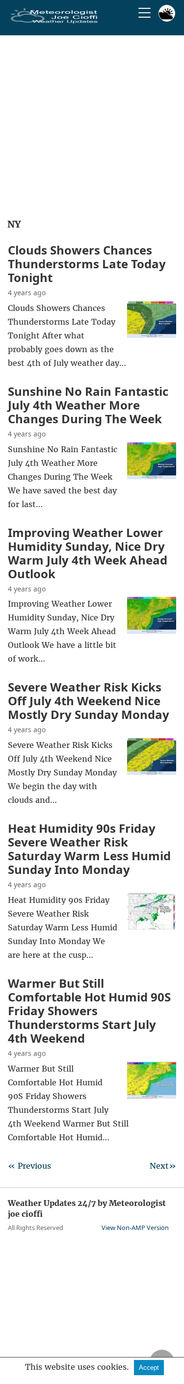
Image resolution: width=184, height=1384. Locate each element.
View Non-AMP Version (135, 1227)
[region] (92, 123)
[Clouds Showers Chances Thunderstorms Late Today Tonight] (151, 335)
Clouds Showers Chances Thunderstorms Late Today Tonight (87, 263)
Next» (163, 1166)
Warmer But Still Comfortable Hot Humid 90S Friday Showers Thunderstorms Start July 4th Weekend (89, 1010)
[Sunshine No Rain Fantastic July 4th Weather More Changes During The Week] (151, 476)
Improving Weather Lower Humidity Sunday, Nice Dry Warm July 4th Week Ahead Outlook (87, 553)
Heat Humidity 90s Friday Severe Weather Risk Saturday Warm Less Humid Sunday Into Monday (89, 848)
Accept (149, 1367)
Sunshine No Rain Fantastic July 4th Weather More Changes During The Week (88, 405)
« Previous (29, 1166)
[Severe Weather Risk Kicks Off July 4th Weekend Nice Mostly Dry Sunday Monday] (151, 772)
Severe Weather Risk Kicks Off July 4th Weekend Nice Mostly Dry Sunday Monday (88, 700)
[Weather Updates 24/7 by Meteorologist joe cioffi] (54, 21)
